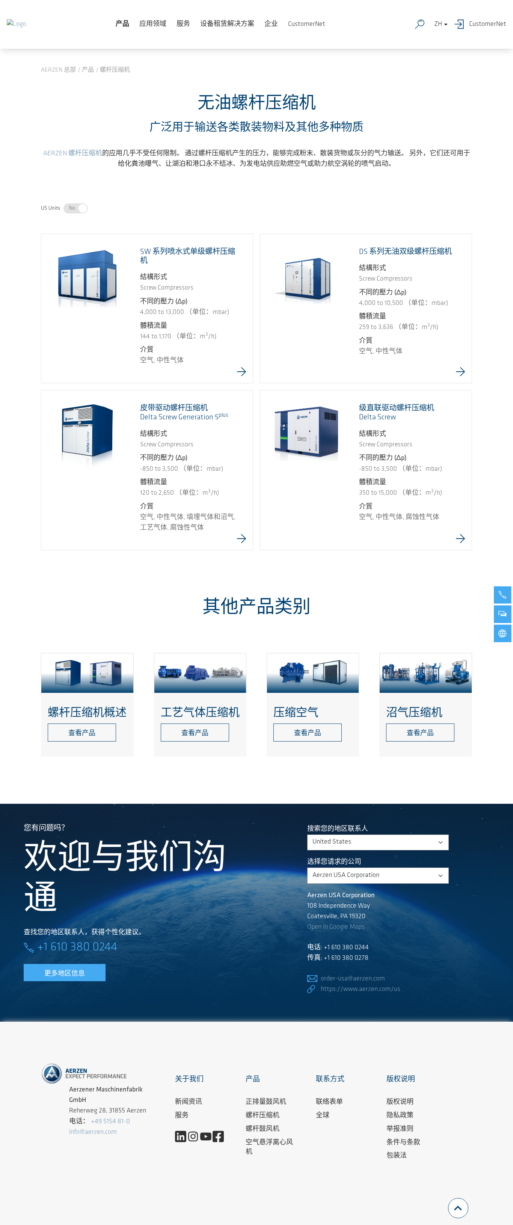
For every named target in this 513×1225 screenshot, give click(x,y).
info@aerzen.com (93, 1132)
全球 (322, 1115)
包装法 (396, 1156)
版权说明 (399, 1102)
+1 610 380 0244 (77, 947)
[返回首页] (16, 24)
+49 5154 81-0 (110, 1121)
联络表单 (329, 1102)
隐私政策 (399, 1115)
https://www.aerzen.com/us (360, 989)
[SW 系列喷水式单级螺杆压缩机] (87, 278)
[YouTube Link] (208, 1136)
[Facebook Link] (221, 1136)
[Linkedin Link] (183, 1136)
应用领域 (152, 24)
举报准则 (399, 1129)
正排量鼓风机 (266, 1102)
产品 (122, 24)
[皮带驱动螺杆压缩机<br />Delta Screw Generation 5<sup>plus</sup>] (87, 436)
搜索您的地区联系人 (337, 829)
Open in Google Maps (336, 927)
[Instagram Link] (195, 1136)
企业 (271, 24)
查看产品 (81, 733)
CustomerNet (306, 24)
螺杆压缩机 (262, 1115)
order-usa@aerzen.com (353, 979)
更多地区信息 (64, 974)
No (72, 208)
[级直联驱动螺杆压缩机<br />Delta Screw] (306, 436)
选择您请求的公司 (334, 862)
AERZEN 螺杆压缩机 (72, 153)
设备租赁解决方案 (227, 24)
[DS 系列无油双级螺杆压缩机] (306, 280)
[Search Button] (421, 24)
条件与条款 (403, 1142)
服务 (183, 24)
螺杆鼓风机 (262, 1129)
